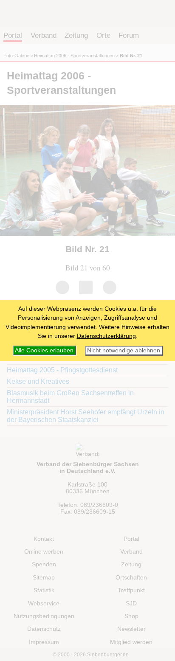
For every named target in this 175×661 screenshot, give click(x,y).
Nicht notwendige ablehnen (123, 350)
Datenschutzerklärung (106, 335)
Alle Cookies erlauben (44, 350)
